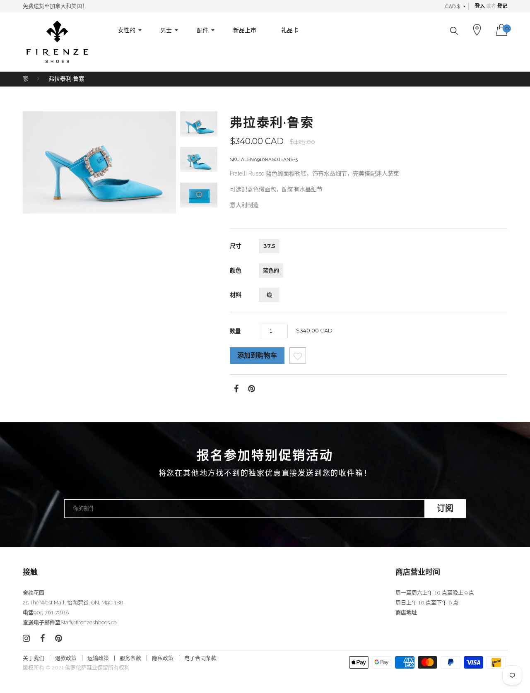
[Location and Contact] (477, 30)
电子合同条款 (200, 658)
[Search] (454, 31)
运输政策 (98, 658)
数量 (235, 330)
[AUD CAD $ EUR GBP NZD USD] (455, 6)
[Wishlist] (298, 358)
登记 (502, 6)
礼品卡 (290, 30)
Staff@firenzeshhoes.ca (88, 622)
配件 (202, 30)
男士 (166, 30)
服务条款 (130, 658)
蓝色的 (271, 270)
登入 (480, 6)
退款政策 (66, 658)
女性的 (126, 30)
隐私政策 (162, 658)
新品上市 (244, 30)
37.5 (269, 246)
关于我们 (33, 658)
